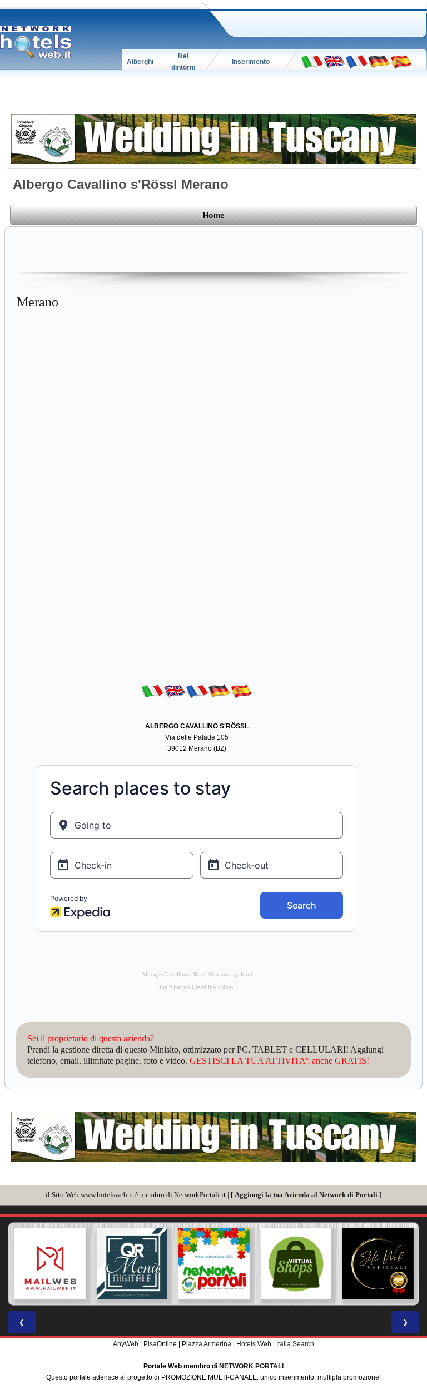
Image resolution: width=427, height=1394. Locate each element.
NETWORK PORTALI (251, 1366)
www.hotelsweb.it (107, 1194)
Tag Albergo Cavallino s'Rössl (196, 987)
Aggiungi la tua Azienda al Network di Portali (306, 1194)
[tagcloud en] (334, 61)
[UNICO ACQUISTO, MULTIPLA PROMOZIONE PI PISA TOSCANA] (213, 1263)
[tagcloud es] (401, 61)
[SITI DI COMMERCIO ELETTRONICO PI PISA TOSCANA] (295, 1263)
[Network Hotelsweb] (36, 42)
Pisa (150, 1344)
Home (214, 215)
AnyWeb (125, 1344)
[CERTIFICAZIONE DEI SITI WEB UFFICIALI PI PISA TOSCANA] (377, 1263)
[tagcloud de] (379, 61)
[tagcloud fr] (356, 61)
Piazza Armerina (206, 1344)
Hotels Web (253, 1344)
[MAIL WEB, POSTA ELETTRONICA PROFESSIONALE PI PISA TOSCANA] (49, 1263)
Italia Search (295, 1344)
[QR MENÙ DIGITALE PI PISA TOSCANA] (131, 1263)
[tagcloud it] (312, 61)
